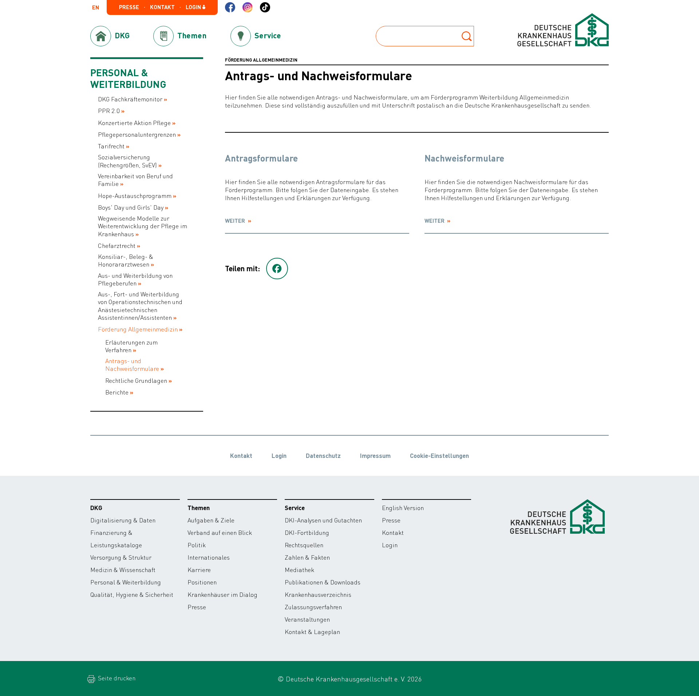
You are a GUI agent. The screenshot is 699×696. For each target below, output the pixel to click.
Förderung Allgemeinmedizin (138, 329)
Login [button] (194, 7)
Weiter (235, 220)
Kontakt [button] (162, 7)
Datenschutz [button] (323, 455)
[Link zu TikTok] (265, 7)
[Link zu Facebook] (230, 7)
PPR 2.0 (109, 110)
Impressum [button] (375, 455)
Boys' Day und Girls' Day (130, 207)
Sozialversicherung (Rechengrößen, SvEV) (127, 160)
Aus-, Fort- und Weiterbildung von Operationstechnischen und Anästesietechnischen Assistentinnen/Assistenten (140, 305)
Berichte (117, 392)
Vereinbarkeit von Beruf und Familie (135, 179)
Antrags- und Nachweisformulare (132, 364)
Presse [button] (129, 7)
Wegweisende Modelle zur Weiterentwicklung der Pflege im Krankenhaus (142, 226)
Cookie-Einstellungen (439, 455)
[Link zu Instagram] (247, 7)
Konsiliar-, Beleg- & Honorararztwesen (125, 260)
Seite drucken (115, 678)
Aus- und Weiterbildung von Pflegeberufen (135, 279)
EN (95, 8)
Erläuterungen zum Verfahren (131, 346)
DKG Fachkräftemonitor (130, 99)
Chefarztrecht (116, 245)
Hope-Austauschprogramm (134, 195)
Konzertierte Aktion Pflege (134, 123)
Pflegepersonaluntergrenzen (137, 134)
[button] (277, 268)
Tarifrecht (111, 146)
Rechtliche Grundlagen (136, 380)
